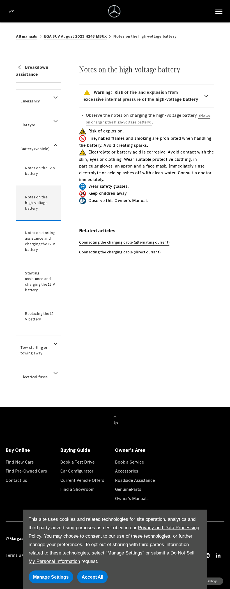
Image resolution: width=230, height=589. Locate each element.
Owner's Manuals (131, 498)
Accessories (126, 471)
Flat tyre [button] (27, 125)
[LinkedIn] (218, 555)
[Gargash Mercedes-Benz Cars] (114, 11)
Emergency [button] (30, 101)
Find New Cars (20, 462)
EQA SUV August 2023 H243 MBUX (75, 36)
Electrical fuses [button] (33, 377)
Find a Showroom (77, 489)
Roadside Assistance (135, 480)
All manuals (26, 36)
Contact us (16, 480)
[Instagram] (207, 555)
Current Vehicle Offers (82, 480)
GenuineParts (128, 489)
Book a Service (129, 462)
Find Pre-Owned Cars (26, 471)
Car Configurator (76, 471)
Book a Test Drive (77, 462)
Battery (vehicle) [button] (34, 149)
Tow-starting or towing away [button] (33, 350)
